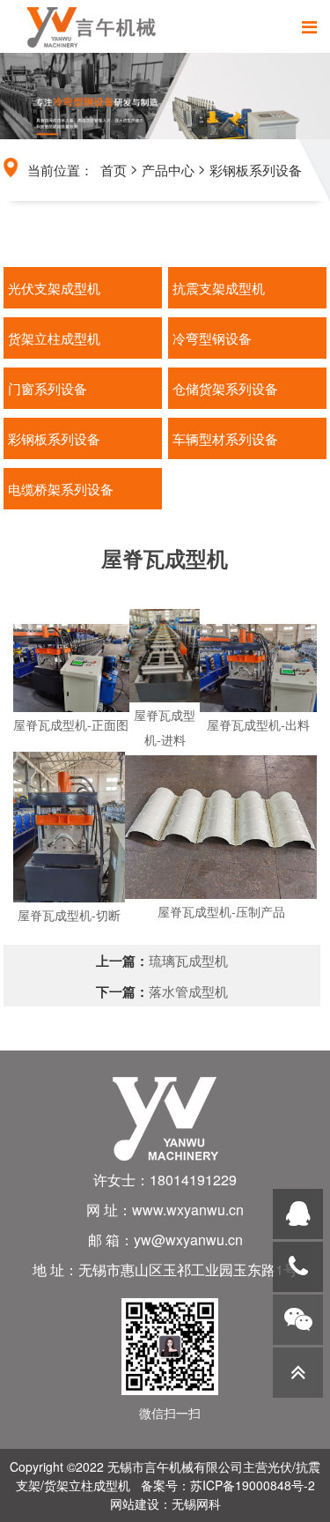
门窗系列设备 (47, 388)
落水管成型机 (188, 991)
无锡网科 (196, 1503)
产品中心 (168, 169)
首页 (113, 169)
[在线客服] (298, 1214)
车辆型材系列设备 (225, 438)
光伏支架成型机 (54, 287)
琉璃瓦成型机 (188, 960)
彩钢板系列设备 (255, 169)
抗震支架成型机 (218, 287)
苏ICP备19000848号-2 (252, 1485)
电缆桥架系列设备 (61, 488)
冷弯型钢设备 (212, 338)
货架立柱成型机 (54, 338)
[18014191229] (298, 1267)
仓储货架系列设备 (225, 388)
